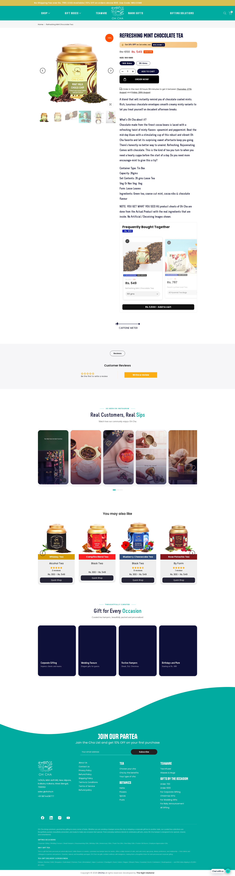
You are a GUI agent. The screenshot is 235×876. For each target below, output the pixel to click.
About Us (83, 762)
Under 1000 (165, 788)
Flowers (123, 792)
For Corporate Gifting (170, 792)
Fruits (122, 799)
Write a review (141, 374)
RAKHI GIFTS (135, 13)
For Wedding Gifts (168, 799)
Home (40, 24)
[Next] (110, 70)
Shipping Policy (86, 778)
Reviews (118, 353)
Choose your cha (128, 768)
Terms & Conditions (88, 782)
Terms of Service (87, 786)
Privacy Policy (85, 770)
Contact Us (84, 766)
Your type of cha (128, 776)
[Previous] (42, 70)
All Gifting (164, 807)
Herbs (122, 788)
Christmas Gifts (167, 795)
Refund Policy (85, 774)
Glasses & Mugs (167, 772)
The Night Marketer (145, 873)
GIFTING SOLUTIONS (182, 13)
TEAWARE (101, 13)
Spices (123, 795)
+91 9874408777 (46, 796)
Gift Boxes (71, 13)
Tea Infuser (165, 768)
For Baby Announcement (172, 803)
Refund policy (85, 790)
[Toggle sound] (64, 480)
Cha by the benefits (129, 772)
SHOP (44, 13)
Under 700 (165, 784)
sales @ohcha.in (45, 791)
